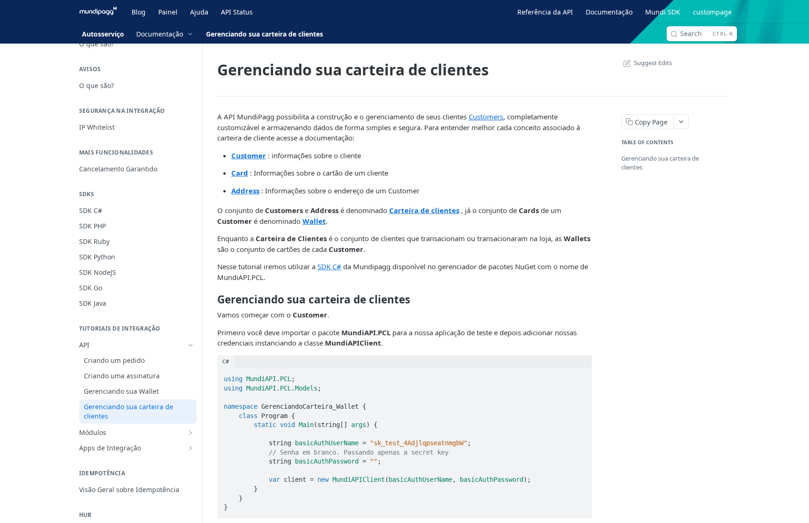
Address (245, 190)
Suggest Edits (653, 63)
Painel (167, 11)
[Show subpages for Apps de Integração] (190, 448)
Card (239, 172)
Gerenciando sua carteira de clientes (660, 163)
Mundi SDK (662, 11)
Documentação (609, 11)
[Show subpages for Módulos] (190, 432)
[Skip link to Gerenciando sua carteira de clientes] (211, 299)
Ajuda (199, 11)
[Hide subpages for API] (190, 345)
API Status (237, 11)
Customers (486, 116)
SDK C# (329, 266)
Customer (248, 155)
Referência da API (545, 11)
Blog (139, 11)
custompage (712, 11)
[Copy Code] (580, 376)
